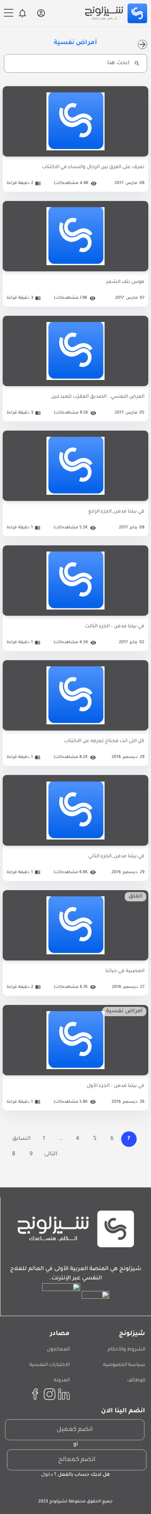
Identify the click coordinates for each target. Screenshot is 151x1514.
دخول (47, 1475)
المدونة (62, 1380)
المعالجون (58, 1349)
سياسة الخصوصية (124, 1365)
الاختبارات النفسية (49, 1365)
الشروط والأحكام (126, 1349)
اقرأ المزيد (76, 846)
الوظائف (136, 1380)
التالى (50, 1154)
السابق (21, 1139)
